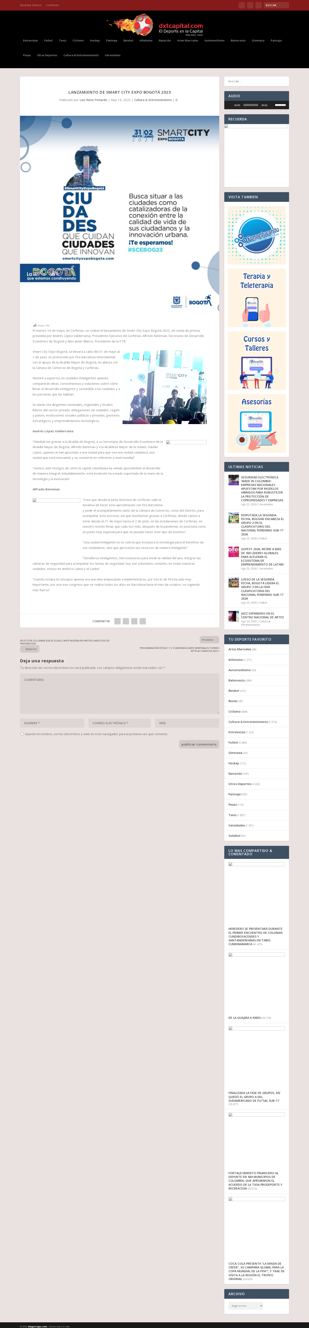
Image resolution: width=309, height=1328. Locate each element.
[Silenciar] (272, 105)
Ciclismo (78, 40)
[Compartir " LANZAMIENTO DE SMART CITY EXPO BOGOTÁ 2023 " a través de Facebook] (117, 621)
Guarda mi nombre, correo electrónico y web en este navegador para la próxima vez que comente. (96, 734)
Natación (165, 40)
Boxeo (233, 701)
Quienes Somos (30, 5)
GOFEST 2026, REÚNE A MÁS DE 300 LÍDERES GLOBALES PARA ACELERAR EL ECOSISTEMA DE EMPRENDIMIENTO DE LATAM (262, 556)
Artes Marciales (187, 40)
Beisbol (128, 40)
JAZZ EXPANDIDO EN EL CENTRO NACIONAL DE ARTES (262, 615)
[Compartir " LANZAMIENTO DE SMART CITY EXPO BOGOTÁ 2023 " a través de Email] (134, 621)
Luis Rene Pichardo (93, 100)
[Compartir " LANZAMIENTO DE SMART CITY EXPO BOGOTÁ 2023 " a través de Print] (143, 621)
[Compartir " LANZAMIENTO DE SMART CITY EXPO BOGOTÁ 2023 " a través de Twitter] (126, 621)
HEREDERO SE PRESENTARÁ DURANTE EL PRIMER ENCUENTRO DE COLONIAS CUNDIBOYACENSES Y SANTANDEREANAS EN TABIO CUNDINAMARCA (255, 936)
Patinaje (111, 40)
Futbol (48, 40)
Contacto (52, 5)
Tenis (62, 40)
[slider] (250, 105)
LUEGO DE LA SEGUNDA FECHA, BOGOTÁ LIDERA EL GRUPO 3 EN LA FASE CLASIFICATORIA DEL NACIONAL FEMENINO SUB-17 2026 (262, 588)
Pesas (27, 55)
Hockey (95, 40)
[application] (256, 105)
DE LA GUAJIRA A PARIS (244, 1018)
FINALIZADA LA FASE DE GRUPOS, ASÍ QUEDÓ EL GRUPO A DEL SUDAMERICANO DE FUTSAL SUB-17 (254, 1096)
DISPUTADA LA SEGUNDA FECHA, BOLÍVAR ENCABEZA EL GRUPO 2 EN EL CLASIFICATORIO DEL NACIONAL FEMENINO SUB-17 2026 (262, 524)
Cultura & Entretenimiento (81, 55)
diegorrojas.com (37, 1326)
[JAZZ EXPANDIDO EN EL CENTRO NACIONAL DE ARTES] (233, 616)
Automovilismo (214, 40)
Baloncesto (238, 40)
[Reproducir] (230, 105)
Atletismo (146, 40)
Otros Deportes (47, 55)
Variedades (112, 55)
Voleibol (234, 836)
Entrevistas (30, 40)
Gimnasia (258, 40)
